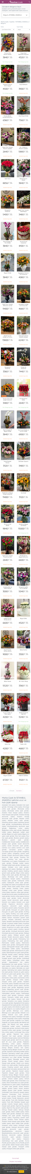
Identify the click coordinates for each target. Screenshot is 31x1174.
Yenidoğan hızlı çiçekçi (9, 1016)
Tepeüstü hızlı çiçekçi (21, 1034)
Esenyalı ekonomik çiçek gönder (15, 1129)
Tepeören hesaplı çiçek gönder (13, 1073)
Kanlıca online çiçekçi (17, 896)
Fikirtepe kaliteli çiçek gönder (11, 865)
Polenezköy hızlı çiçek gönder (18, 941)
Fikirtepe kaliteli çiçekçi (21, 863)
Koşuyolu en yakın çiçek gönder (12, 912)
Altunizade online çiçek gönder (18, 811)
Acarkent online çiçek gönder (11, 1030)
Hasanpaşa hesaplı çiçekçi (11, 879)
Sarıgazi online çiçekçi (21, 979)
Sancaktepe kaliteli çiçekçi (11, 948)
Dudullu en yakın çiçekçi (21, 972)
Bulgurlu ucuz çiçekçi (13, 1009)
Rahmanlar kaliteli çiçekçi (11, 943)
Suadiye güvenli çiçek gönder (11, 958)
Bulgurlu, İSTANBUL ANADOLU (12, 15)
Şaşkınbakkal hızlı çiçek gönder (12, 964)
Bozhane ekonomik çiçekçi (11, 1135)
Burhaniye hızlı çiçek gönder (18, 877)
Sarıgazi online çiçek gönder (12, 981)
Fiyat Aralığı (20, 26)
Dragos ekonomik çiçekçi (15, 855)
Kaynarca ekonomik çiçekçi (19, 904)
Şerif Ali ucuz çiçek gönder (12, 1042)
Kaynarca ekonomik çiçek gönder (15, 906)
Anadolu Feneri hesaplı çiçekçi (18, 1119)
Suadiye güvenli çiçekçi (21, 956)
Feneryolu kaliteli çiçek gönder (18, 997)
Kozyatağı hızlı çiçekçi (9, 884)
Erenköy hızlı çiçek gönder (18, 859)
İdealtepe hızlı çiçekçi (8, 869)
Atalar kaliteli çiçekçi (17, 1112)
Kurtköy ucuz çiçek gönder (20, 913)
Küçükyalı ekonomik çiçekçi (20, 931)
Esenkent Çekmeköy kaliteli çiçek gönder (15, 1053)
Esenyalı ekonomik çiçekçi (20, 1127)
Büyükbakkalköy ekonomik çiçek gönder (15, 1133)
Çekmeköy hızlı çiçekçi (14, 970)
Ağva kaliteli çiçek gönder (20, 1123)
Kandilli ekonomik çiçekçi (9, 894)
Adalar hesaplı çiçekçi (17, 1145)
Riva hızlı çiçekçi (20, 836)
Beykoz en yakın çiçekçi (14, 834)
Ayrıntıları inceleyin (12, 1171)
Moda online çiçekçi (14, 886)
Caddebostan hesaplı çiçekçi (11, 842)
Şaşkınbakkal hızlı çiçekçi (19, 962)
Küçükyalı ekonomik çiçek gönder (12, 933)
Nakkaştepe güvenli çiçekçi (11, 993)
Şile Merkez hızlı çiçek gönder (18, 1024)
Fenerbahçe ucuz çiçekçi (9, 861)
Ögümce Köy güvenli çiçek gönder (18, 1108)
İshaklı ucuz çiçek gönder (10, 1065)
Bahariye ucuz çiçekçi (21, 1011)
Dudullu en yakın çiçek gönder (11, 974)
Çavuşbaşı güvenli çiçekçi (19, 849)
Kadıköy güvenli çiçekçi (15, 871)
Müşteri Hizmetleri (15, 1161)
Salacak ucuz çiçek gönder (18, 1014)
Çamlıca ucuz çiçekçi (8, 847)
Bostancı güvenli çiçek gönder (15, 840)
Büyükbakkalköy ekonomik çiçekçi (15, 1131)
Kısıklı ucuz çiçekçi (7, 991)
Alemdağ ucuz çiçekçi (9, 968)
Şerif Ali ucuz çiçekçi (22, 1040)
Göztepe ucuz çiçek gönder (18, 867)
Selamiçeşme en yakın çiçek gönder (18, 952)
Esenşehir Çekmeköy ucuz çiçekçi (12, 1055)
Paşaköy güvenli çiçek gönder (18, 1067)
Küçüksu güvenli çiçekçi (9, 929)
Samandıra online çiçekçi (9, 978)
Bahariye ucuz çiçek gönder (11, 1012)
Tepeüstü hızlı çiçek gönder (12, 1036)
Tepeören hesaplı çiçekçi (20, 1071)
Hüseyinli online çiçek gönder (15, 1148)
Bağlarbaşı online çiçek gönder (12, 830)
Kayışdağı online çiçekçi (14, 1018)
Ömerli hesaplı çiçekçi (15, 1061)
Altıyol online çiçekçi (22, 873)
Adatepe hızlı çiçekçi (22, 1113)
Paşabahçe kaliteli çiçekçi (11, 1026)
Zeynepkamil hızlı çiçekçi (21, 1003)
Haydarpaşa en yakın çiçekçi (11, 1084)
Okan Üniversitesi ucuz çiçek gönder (18, 1082)
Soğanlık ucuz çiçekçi (22, 1020)
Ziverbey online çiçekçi (21, 888)
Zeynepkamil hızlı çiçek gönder (11, 1005)
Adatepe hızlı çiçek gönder (11, 1115)
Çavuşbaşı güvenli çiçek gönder (12, 851)
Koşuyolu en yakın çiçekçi (20, 910)
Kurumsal (15, 1158)
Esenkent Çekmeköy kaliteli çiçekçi (18, 1051)
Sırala (2, 26)
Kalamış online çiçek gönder (20, 892)
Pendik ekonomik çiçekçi (16, 937)
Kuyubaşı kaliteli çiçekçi (14, 923)
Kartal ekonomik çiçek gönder (18, 900)
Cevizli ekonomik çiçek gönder (18, 846)
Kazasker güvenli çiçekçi (9, 908)
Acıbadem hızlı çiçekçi (9, 805)
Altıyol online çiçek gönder (10, 875)
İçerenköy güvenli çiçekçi (9, 822)
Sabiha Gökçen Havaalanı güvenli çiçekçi (15, 915)
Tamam (21, 1171)
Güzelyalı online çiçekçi (9, 1125)
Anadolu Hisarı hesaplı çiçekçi (12, 813)
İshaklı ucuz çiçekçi (23, 1063)
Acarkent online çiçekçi (22, 1028)
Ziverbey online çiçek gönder (12, 890)
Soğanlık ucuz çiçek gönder (10, 1022)
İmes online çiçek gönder (18, 976)
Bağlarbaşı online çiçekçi (19, 828)
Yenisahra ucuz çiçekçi (15, 1001)
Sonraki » (19, 791)
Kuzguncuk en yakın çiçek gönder (18, 927)
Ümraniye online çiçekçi (14, 807)
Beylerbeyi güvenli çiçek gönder (18, 989)
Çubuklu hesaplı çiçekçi (15, 1104)
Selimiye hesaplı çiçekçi (9, 954)
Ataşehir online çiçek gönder (18, 820)
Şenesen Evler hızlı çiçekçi (9, 1069)
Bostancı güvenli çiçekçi (21, 838)
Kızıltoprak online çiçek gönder (18, 882)
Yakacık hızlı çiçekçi (8, 999)
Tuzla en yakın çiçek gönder (20, 966)
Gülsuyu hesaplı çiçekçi (9, 1110)
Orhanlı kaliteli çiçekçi (15, 1079)
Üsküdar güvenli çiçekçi (15, 985)
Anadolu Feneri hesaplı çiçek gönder (13, 1121)
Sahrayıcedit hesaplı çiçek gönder (18, 946)
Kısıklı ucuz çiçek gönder (21, 991)
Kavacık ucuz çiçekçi (8, 902)
